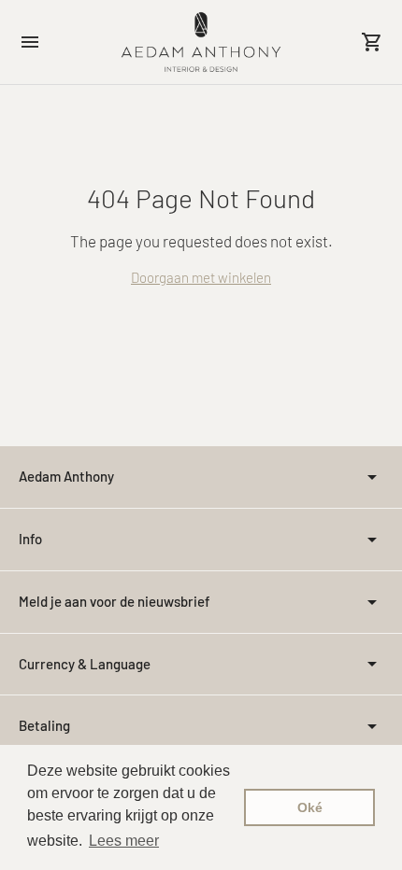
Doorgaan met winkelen (201, 277)
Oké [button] (310, 807)
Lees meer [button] (124, 841)
